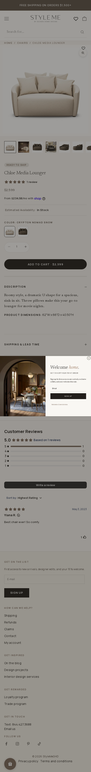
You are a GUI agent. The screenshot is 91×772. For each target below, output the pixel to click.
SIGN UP (68, 396)
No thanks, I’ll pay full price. (60, 404)
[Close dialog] (88, 358)
